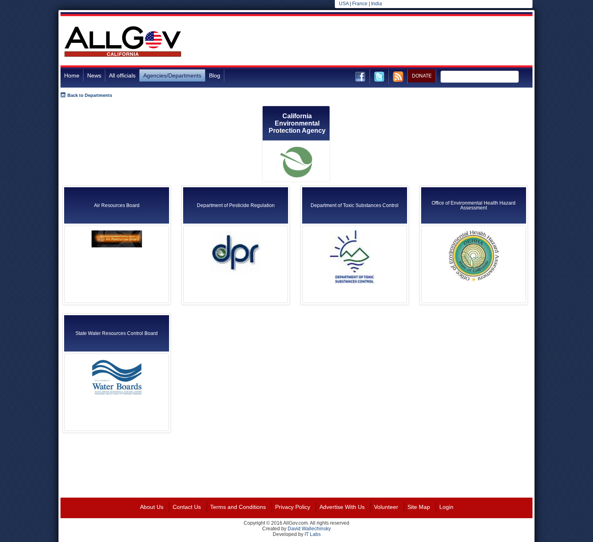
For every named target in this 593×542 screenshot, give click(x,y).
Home (71, 75)
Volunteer (386, 507)
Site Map (418, 507)
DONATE (422, 76)
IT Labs (313, 534)
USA (344, 3)
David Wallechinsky (309, 529)
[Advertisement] (385, 42)
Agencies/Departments (172, 75)
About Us (151, 507)
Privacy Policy (292, 507)
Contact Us (187, 507)
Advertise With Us (342, 507)
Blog (214, 75)
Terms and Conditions (238, 507)
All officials (122, 75)
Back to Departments (89, 95)
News (94, 75)
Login (446, 507)
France (359, 3)
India (376, 3)
